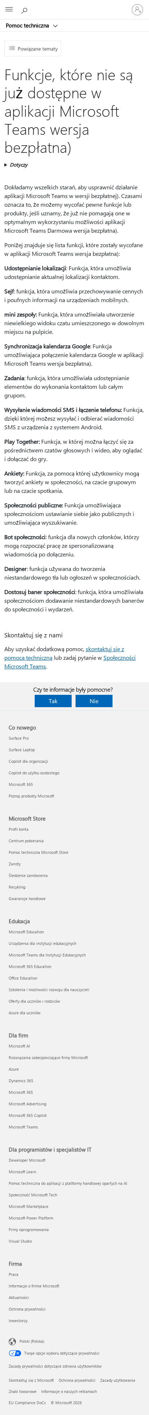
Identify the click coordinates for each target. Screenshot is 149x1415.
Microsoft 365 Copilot (28, 1115)
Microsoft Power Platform (31, 1218)
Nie (94, 701)
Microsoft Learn (22, 1171)
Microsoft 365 (21, 784)
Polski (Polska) (32, 1341)
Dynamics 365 (21, 1080)
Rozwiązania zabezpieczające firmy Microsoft (48, 1057)
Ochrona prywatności (27, 1309)
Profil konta (19, 829)
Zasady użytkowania (117, 1380)
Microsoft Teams (23, 1127)
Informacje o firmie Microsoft (34, 1286)
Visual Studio (20, 1241)
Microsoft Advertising (27, 1103)
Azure (14, 1069)
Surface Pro (19, 738)
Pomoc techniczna (28, 25)
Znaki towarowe (23, 1391)
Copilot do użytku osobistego (34, 772)
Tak (53, 701)
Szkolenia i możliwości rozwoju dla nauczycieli (49, 989)
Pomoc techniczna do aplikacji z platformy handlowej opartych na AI (68, 1183)
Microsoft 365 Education (30, 966)
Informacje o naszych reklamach (69, 1391)
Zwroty (15, 863)
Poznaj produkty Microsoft (31, 796)
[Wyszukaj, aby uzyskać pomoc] (25, 9)
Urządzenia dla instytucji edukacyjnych (42, 943)
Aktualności (19, 1297)
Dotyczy (18, 164)
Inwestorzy (18, 1320)
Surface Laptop (22, 749)
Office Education (23, 978)
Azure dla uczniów (25, 1012)
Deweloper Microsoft (27, 1160)
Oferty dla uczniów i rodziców (34, 1001)
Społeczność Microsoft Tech (33, 1194)
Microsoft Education (26, 931)
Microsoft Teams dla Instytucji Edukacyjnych (47, 955)
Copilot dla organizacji (28, 761)
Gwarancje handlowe (27, 898)
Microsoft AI (19, 1046)
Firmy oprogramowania (29, 1229)
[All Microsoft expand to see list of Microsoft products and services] (9, 9)
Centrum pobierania (26, 840)
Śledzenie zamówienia (28, 875)
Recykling (17, 887)
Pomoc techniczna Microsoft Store (38, 852)
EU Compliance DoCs (27, 1402)
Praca (13, 1274)
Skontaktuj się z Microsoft (31, 1380)
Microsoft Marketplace (28, 1206)
